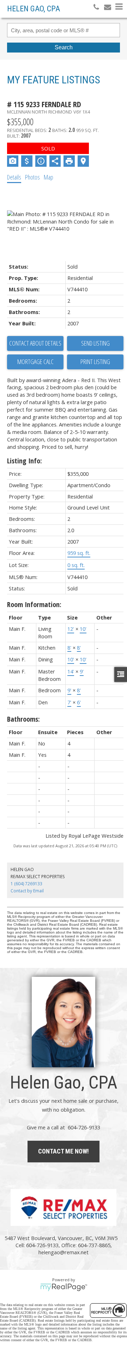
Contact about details (35, 343)
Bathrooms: (23, 719)
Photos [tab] (32, 177)
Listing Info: (24, 461)
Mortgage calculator (35, 362)
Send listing (95, 343)
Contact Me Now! (63, 1151)
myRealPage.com (63, 1287)
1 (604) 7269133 (26, 884)
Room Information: (34, 604)
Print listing (95, 361)
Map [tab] (48, 177)
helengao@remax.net (63, 1252)
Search (64, 47)
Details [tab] (14, 177)
